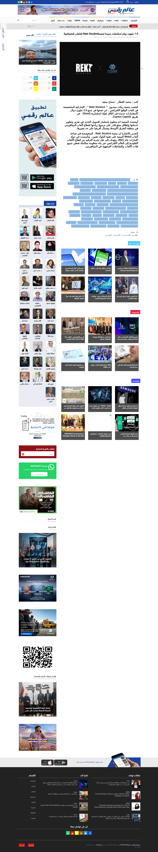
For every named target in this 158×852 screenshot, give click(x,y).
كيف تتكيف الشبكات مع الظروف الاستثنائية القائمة (100, 434)
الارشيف (4, 46)
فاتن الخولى (50, 220)
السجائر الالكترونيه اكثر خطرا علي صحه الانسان (128, 366)
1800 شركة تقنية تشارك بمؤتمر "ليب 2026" (101, 366)
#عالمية (33, 802)
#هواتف (33, 791)
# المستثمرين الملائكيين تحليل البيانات (127, 222)
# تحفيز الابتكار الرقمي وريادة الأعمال (115, 208)
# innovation (116, 201)
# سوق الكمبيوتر (96, 197)
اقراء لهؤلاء (50, 203)
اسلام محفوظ (24, 302)
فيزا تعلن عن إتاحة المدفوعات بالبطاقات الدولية (101, 338)
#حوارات (33, 818)
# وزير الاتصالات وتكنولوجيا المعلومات (85, 187)
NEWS (77, 20)
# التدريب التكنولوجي (100, 183)
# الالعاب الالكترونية (132, 197)
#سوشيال (32, 797)
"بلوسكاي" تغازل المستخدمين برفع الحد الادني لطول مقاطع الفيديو (74, 270)
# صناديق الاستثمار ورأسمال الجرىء (87, 222)
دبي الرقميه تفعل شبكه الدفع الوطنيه (74, 366)
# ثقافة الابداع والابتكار (86, 201)
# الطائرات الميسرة (87, 219)
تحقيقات (124, 20)
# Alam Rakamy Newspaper (129, 187)
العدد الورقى (4, 32)
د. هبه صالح (37, 252)
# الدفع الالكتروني (132, 208)
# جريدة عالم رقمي (73, 183)
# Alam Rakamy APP (70, 197)
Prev (20, 550)
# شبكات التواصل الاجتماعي (111, 212)
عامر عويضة (37, 368)
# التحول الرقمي (133, 183)
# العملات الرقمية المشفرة (130, 219)
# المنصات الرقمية (108, 215)
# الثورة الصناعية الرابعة (101, 219)
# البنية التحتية (120, 197)
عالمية (93, 20)
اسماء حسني (50, 270)
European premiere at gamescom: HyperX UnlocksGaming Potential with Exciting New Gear (112, 806)
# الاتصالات (74, 180)
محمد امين (24, 368)
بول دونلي (37, 353)
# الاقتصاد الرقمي (85, 208)
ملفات (116, 20)
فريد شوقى (37, 220)
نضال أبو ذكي (37, 383)
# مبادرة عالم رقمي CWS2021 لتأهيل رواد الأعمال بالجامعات (89, 194)
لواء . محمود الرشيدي (25, 253)
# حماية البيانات (79, 205)
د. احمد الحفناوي (24, 271)
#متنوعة (33, 808)
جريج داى (50, 383)
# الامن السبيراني (75, 215)
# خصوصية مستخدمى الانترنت (129, 212)
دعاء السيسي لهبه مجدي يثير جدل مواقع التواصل (127, 297)
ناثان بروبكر (37, 320)
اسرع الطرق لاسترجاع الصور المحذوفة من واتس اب (129, 434)
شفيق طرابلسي (25, 336)
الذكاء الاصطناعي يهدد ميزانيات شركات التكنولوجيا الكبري (101, 297)
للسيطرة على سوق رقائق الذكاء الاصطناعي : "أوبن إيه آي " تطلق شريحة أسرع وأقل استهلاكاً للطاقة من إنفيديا (93, 26)
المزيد (53, 20)
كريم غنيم (25, 287)
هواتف (108, 20)
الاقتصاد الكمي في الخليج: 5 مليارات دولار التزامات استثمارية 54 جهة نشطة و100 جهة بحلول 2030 (111, 817)
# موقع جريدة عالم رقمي (99, 190)
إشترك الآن (39, 474)
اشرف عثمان (37, 287)
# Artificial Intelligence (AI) (102, 201)
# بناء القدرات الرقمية (86, 183)
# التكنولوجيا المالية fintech (98, 226)
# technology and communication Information (124, 205)
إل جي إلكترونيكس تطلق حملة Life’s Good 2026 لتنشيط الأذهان (74, 339)
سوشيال (100, 20)
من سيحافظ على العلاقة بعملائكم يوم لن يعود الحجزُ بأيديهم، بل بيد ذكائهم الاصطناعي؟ (113, 783)
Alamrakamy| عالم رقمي (111, 844)
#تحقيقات (32, 781)
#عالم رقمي (112, 183)
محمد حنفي (37, 237)
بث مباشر (60, 20)
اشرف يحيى (24, 353)
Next (54, 550)
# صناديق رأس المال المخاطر (107, 222)
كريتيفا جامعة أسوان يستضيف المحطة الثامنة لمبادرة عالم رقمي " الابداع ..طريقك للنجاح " (38, 710)
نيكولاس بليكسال (38, 336)
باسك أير (25, 320)
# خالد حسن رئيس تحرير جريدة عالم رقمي (108, 187)
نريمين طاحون (50, 368)
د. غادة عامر (50, 252)
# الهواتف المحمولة (108, 197)
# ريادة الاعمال (133, 215)
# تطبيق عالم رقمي (84, 197)
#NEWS (33, 813)
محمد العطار (97, 37)
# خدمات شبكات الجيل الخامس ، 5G (91, 212)
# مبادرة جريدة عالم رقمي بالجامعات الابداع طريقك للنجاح (122, 194)
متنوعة (85, 20)
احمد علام (51, 320)
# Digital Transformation (130, 201)
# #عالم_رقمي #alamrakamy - (80, 226)
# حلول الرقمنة (122, 183)
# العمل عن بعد (86, 215)
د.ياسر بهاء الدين (24, 221)
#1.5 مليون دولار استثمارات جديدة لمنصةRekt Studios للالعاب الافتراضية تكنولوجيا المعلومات (104, 180)
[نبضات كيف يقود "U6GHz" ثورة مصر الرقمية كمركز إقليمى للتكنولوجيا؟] (37, 51)
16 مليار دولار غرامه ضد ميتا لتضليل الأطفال (75, 297)
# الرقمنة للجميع (71, 222)
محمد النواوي (25, 237)
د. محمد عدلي (37, 270)
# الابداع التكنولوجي (121, 215)
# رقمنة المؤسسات (103, 205)
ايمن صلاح (50, 237)
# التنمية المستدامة (113, 226)
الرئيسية (134, 20)
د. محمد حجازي (50, 287)
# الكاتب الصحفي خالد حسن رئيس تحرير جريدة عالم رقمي (122, 190)
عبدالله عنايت (50, 353)
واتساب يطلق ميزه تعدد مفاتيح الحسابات (101, 269)
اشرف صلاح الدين (50, 399)
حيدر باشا (50, 335)
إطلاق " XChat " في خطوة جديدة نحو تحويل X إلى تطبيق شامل (100, 406)
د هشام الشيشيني (38, 304)
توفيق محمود (50, 302)
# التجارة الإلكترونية (98, 208)
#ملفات (33, 786)
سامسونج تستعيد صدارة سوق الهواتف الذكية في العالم (128, 406)
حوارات (69, 20)
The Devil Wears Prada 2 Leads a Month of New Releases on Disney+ (112, 794)
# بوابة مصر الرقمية (115, 219)
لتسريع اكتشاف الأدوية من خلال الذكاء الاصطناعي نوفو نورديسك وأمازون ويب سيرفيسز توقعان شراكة (60, 783)
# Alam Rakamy (85, 190)
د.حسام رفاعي (24, 383)
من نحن (21, 845)
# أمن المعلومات (90, 205)
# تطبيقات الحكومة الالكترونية (129, 226)
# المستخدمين (97, 215)
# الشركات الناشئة (74, 212)
